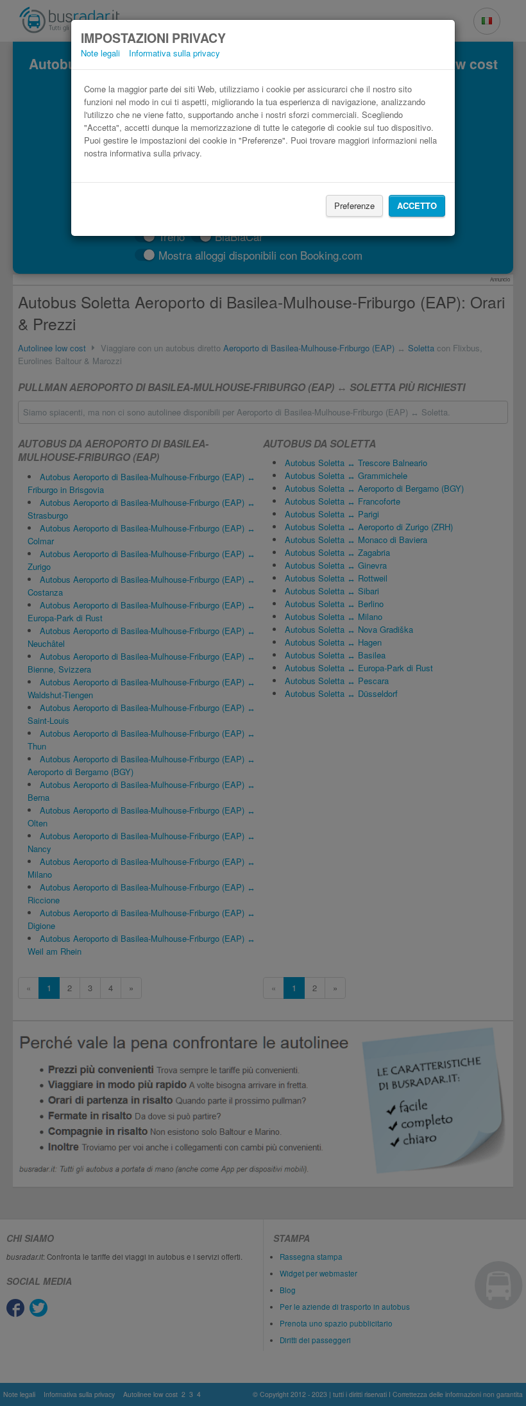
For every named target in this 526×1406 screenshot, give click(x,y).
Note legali (100, 53)
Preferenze (354, 205)
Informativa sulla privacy (174, 53)
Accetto (417, 205)
